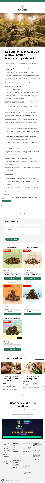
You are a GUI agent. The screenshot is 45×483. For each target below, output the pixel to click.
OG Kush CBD (5, 448)
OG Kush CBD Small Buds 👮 (32, 282)
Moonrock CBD (6, 454)
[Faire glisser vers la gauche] (20, 395)
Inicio (6, 49)
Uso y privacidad (16, 462)
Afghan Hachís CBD (7, 461)
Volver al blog (23, 213)
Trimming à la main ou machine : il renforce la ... (11, 379)
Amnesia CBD (5, 446)
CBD (6, 79)
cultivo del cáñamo (31, 104)
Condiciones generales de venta (17, 459)
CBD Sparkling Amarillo (6, 457)
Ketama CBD (5, 463)
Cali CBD (4, 452)
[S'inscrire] (31, 413)
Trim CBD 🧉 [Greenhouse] (12, 247)
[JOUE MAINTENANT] (22, 429)
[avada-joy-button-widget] (2, 480)
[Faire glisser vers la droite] (25, 395)
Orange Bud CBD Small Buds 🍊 (13, 282)
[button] (2, 7)
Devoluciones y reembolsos (16, 452)
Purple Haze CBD (6, 450)
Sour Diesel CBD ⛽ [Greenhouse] (12, 318)
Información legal (16, 456)
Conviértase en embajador (16, 465)
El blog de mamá (11, 49)
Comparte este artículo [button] (11, 208)
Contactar (15, 447)
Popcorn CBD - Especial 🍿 (32, 247)
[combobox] (42, 482)
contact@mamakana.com (28, 459)
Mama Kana (8, 480)
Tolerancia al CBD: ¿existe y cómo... (32, 378)
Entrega (14, 449)
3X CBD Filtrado (6, 459)
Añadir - (12, 278)
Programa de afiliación (15, 468)
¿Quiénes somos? (16, 445)
